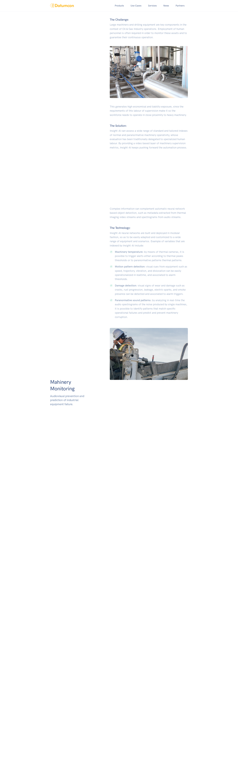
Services (152, 5)
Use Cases (136, 5)
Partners (180, 5)
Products (119, 5)
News (166, 5)
